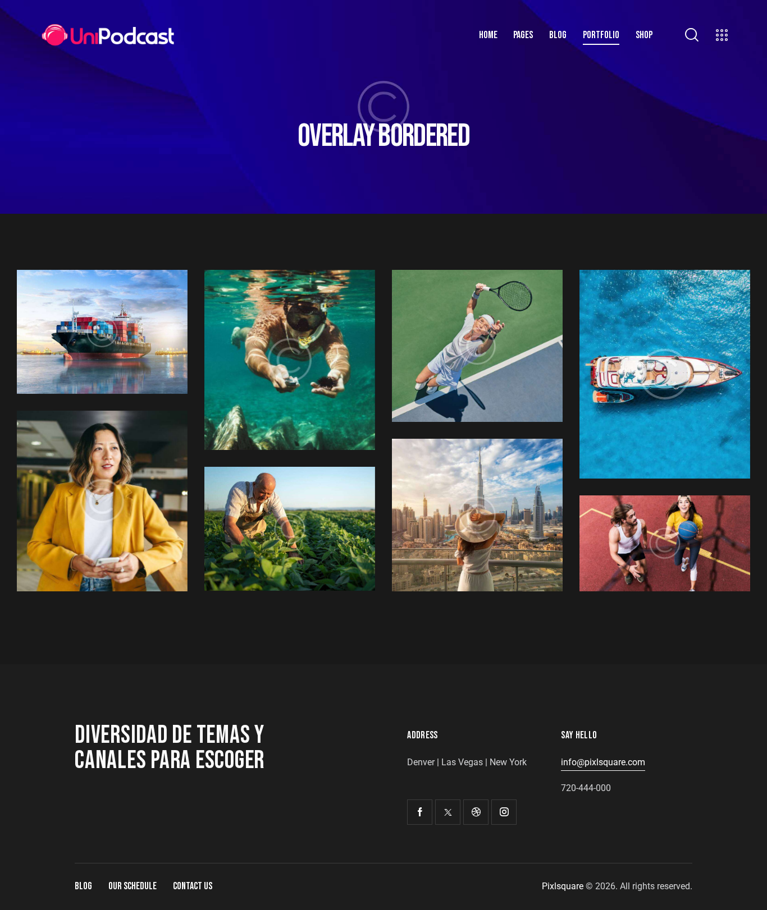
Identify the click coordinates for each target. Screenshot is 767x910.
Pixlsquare (562, 886)
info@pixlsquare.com (603, 762)
